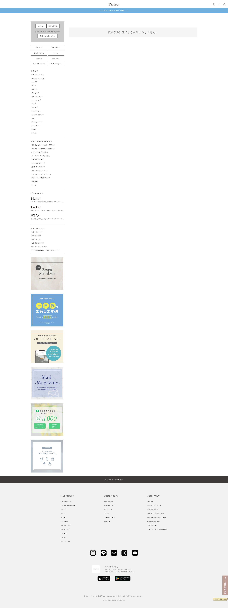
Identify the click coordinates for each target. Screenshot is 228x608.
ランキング (39, 47)
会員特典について (37, 243)
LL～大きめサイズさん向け (40, 156)
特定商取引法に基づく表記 (156, 517)
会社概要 (150, 501)
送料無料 (34, 181)
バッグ (33, 104)
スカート (34, 89)
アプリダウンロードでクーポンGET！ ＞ (114, 10)
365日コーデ (56, 58)
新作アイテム (56, 47)
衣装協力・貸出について (155, 513)
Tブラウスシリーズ (38, 163)
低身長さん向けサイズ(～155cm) (43, 145)
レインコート (36, 126)
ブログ (106, 513)
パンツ (33, 85)
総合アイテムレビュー (39, 247)
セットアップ (36, 100)
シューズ (34, 107)
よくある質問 (36, 235)
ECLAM (34, 133)
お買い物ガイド (36, 232)
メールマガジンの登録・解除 (157, 529)
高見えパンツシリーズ (39, 170)
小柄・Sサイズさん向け (39, 152)
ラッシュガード (36, 122)
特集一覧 (39, 58)
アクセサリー (36, 111)
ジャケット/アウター (38, 78)
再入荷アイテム (39, 53)
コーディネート (109, 517)
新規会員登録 (53, 26)
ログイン (40, 26)
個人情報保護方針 (153, 521)
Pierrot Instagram (39, 63)
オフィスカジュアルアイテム (41, 174)
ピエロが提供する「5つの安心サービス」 (45, 250)
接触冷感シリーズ (37, 159)
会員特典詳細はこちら (47, 36)
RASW (33, 129)
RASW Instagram (56, 63)
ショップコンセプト (154, 505)
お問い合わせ (36, 239)
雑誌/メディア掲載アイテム (40, 178)
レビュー (107, 521)
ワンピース (35, 93)
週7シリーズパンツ (38, 167)
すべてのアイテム (37, 75)
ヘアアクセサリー (37, 115)
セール (56, 53)
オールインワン (36, 96)
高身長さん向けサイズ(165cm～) (43, 148)
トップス (34, 82)
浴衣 (33, 118)
